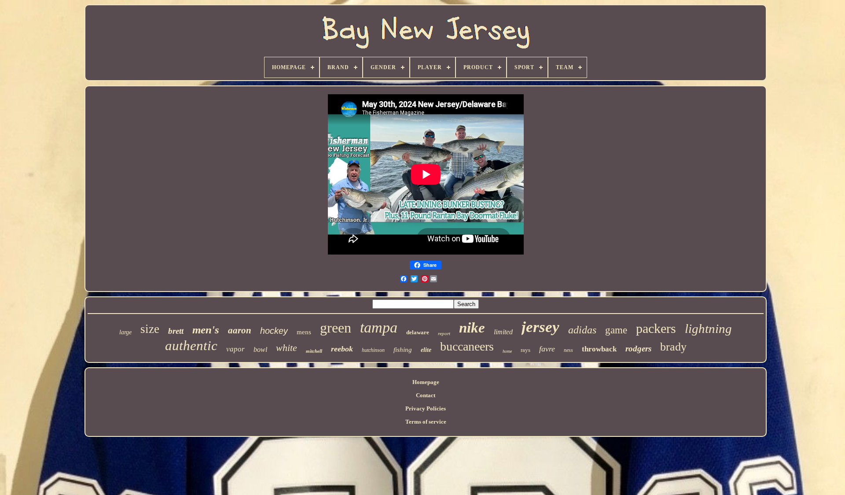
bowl (260, 349)
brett (176, 331)
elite (426, 350)
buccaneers (467, 346)
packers (656, 328)
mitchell (314, 351)
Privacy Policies (425, 408)
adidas (582, 330)
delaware (417, 332)
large (125, 332)
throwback (599, 349)
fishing (402, 349)
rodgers (638, 348)
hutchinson (373, 350)
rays (525, 350)
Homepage (425, 382)
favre (547, 348)
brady (673, 346)
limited (503, 332)
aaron (239, 330)
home (507, 351)
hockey (274, 331)
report (444, 333)
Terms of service (425, 421)
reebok (342, 348)
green (335, 328)
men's (205, 330)
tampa (378, 327)
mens (304, 332)
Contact (425, 395)
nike (472, 328)
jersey (540, 327)
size (149, 329)
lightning (708, 328)
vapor (235, 349)
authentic (191, 345)
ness (568, 350)
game (616, 330)
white (286, 347)
